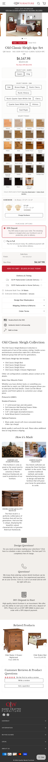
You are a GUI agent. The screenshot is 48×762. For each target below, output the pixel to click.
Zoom (10, 120)
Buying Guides (8, 735)
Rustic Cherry (34, 87)
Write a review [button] (24, 680)
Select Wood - (24, 83)
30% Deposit (12, 228)
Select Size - (24, 70)
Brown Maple (20, 87)
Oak (8, 87)
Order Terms (24, 311)
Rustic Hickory (23, 93)
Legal (4, 741)
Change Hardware (24, 215)
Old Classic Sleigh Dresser (15, 365)
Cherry (38, 99)
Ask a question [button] (24, 686)
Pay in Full (11, 241)
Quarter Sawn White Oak (18, 104)
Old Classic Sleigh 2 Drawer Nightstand (20, 370)
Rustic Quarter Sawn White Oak (19, 99)
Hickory (35, 104)
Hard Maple (23, 110)
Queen (19, 74)
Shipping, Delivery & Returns (24, 305)
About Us (6, 748)
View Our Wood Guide (28, 192)
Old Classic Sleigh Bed (14, 363)
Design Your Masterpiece (24, 300)
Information (7, 728)
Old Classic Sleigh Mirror (15, 367)
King (28, 74)
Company (5, 721)
